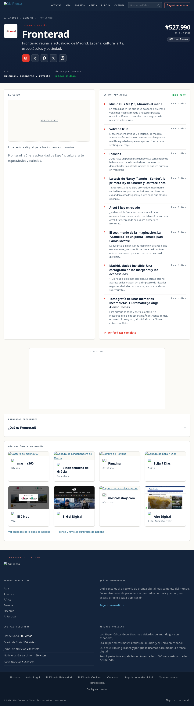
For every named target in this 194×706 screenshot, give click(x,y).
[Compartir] (35, 58)
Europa (105, 5)
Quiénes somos (168, 677)
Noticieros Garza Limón (18, 655)
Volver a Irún (118, 129)
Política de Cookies (89, 677)
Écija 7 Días (162, 463)
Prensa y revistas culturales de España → (83, 531)
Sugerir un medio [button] (177, 5)
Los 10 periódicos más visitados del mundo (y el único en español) (141, 643)
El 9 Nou (22, 517)
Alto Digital (162, 517)
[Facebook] (44, 58)
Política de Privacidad (59, 677)
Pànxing (114, 463)
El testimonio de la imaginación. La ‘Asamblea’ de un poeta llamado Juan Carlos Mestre (136, 237)
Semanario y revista (35, 76)
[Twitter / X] (53, 58)
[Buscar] (158, 5)
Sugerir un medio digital (138, 677)
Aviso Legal (33, 677)
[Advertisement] (97, 380)
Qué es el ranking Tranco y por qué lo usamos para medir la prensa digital (143, 649)
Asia (68, 5)
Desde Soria (11, 636)
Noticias (56, 5)
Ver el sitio (49, 120)
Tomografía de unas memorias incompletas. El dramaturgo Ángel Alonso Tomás (134, 303)
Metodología (97, 682)
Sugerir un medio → (112, 605)
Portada (15, 677)
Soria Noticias (12, 662)
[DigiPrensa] (22, 565)
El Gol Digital (72, 517)
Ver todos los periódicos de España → (31, 531)
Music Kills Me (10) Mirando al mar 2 (135, 104)
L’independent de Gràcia (72, 470)
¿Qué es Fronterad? (22, 428)
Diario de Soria (13, 642)
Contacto (112, 677)
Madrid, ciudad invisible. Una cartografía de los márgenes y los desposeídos (133, 270)
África (93, 5)
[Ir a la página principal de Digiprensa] (21, 5)
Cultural (10, 76)
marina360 (24, 463)
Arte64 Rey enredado (124, 208)
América (80, 5)
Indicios (115, 154)
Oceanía (119, 5)
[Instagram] (62, 58)
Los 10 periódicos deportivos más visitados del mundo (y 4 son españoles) (139, 636)
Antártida (10, 616)
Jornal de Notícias (15, 649)
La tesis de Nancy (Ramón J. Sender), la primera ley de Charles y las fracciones (137, 181)
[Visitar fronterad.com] (26, 58)
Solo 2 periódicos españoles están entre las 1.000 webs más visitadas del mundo (144, 658)
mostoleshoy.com (121, 498)
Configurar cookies (97, 689)
